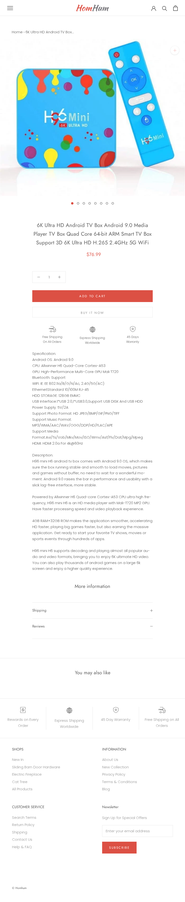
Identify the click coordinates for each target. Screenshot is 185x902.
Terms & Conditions (119, 781)
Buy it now (92, 312)
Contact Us (22, 839)
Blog (106, 789)
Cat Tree (19, 781)
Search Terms (24, 817)
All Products (22, 789)
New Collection (115, 767)
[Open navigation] (10, 8)
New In (18, 759)
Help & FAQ (22, 846)
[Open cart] (175, 8)
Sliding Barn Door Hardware (36, 767)
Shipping (39, 610)
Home (17, 31)
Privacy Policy (113, 774)
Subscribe (119, 847)
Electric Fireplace (27, 774)
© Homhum (19, 888)
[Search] (164, 8)
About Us (110, 759)
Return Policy (23, 824)
